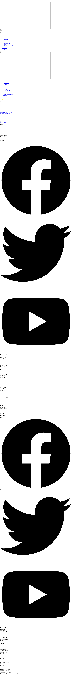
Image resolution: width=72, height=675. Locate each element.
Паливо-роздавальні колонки (8, 94)
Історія (5, 38)
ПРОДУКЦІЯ (4, 44)
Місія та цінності (6, 40)
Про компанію (6, 83)
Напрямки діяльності (7, 89)
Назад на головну (3, 122)
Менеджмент (6, 39)
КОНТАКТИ (4, 49)
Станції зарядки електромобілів (9, 45)
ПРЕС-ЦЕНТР (4, 48)
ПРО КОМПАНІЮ (5, 35)
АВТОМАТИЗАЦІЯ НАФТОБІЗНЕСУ (6, 112)
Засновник (5, 37)
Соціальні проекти (7, 43)
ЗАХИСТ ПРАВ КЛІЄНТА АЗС (5, 111)
